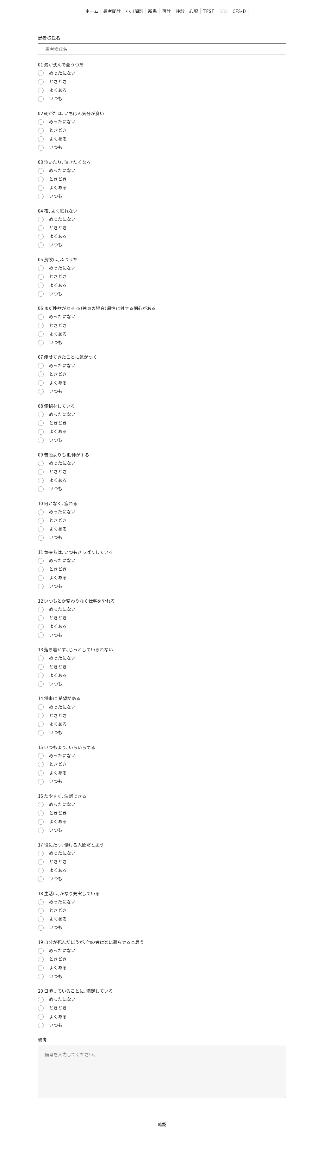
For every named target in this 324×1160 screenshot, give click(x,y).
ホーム (91, 11)
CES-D (239, 11)
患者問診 (112, 11)
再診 (166, 11)
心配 (193, 11)
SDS (224, 11)
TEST (209, 11)
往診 (180, 11)
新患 (152, 11)
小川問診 (134, 11)
